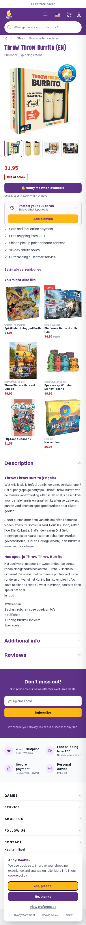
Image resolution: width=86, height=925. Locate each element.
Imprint (69, 915)
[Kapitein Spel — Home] (8, 14)
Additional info (22, 640)
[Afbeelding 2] (32, 148)
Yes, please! (43, 886)
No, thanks (43, 897)
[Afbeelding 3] (51, 148)
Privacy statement (24, 915)
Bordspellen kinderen (44, 38)
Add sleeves (43, 219)
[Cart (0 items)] (69, 14)
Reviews (15, 655)
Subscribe (43, 713)
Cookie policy (50, 915)
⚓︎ (11, 38)
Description (19, 463)
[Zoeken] (9, 27)
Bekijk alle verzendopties (22, 269)
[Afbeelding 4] (70, 148)
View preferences (43, 907)
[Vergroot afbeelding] (43, 99)
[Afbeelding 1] (13, 148)
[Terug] (6, 38)
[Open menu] (45, 14)
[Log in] (79, 14)
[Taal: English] (57, 15)
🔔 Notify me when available (43, 188)
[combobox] (43, 27)
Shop (21, 38)
